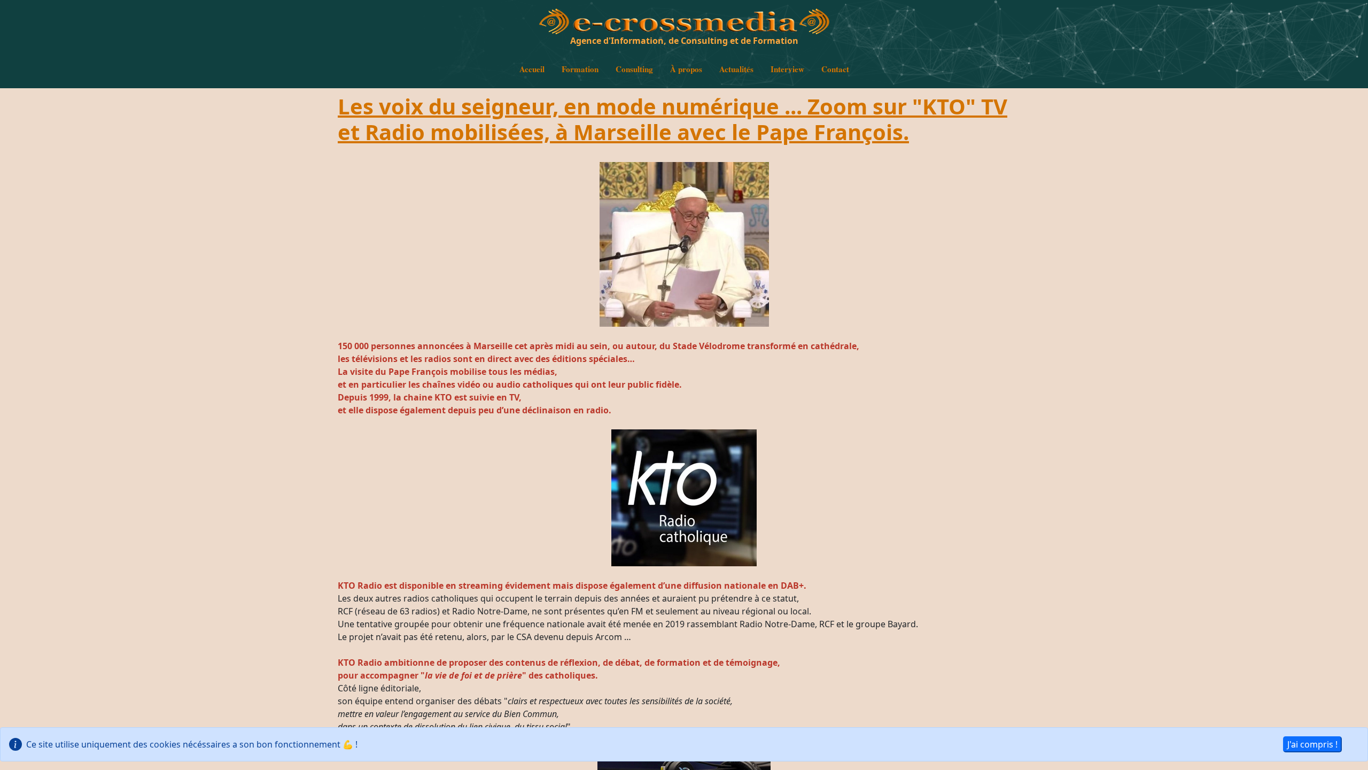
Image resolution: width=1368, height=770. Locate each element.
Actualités (736, 69)
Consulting (634, 69)
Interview (787, 69)
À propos (686, 69)
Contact (835, 69)
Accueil (532, 69)
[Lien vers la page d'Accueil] (554, 29)
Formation (580, 69)
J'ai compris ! (1312, 744)
